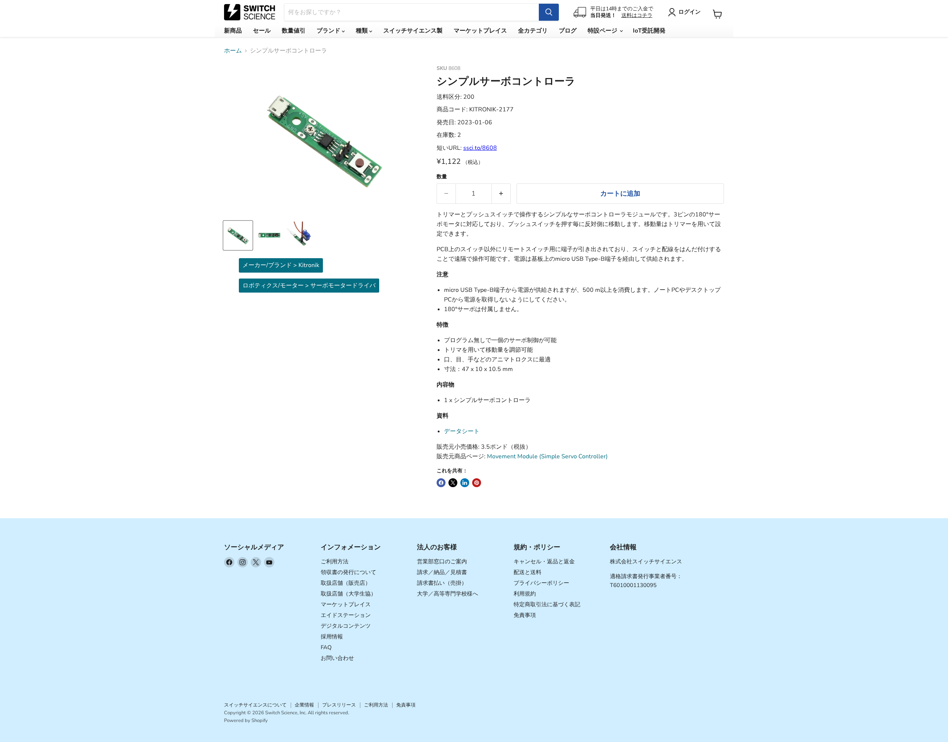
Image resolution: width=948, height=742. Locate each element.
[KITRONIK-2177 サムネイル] (238, 235)
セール (262, 31)
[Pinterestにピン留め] (476, 482)
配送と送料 (527, 572)
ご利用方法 (334, 561)
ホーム (233, 50)
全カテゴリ (533, 31)
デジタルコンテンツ (346, 626)
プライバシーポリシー (541, 583)
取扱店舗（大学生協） (348, 593)
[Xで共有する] (452, 482)
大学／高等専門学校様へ (447, 593)
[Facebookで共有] (441, 482)
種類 (362, 31)
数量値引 (294, 31)
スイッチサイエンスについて (255, 705)
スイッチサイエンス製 (413, 31)
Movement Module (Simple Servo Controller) (547, 456)
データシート (462, 431)
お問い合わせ (337, 658)
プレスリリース (339, 705)
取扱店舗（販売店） (346, 583)
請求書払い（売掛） (442, 583)
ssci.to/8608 (480, 148)
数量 (442, 177)
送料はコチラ (636, 15)
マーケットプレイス (480, 31)
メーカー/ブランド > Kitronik (281, 265)
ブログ (568, 31)
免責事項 (525, 615)
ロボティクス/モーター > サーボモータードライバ (309, 285)
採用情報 (332, 636)
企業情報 (304, 705)
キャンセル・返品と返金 (544, 561)
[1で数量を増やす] (501, 193)
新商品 (233, 31)
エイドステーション (346, 615)
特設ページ (603, 31)
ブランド (329, 31)
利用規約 (525, 593)
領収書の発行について (348, 572)
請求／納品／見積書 (442, 572)
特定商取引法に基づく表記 (547, 604)
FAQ (326, 647)
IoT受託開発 (649, 31)
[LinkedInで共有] (464, 482)
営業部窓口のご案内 (442, 561)
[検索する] (549, 12)
